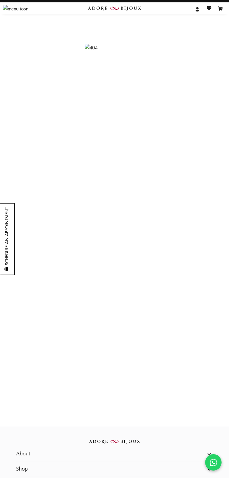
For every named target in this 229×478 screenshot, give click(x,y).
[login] (197, 9)
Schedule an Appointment (7, 236)
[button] (114, 454)
